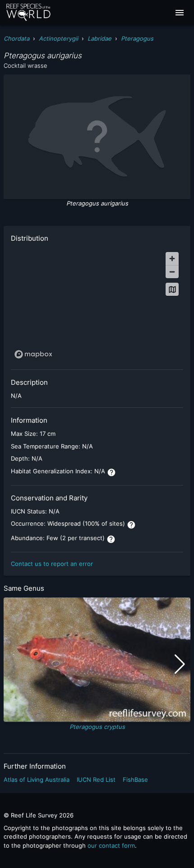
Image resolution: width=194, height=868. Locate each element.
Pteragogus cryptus (97, 726)
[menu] (179, 12)
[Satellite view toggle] (172, 289)
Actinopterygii (58, 38)
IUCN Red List (96, 779)
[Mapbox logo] (33, 354)
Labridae (99, 38)
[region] (97, 304)
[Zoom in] (172, 258)
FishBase (135, 779)
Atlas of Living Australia (36, 779)
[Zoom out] (172, 271)
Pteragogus (137, 38)
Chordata (16, 38)
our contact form (111, 845)
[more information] (111, 472)
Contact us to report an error (52, 563)
